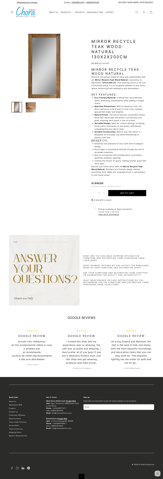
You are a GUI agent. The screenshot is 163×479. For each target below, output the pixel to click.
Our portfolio (14, 425)
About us (12, 401)
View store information (108, 214)
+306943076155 (92, 2)
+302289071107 (77, 2)
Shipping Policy (15, 432)
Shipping (103, 186)
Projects (12, 408)
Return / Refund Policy (18, 436)
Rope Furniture (15, 419)
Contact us (13, 412)
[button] (12, 12)
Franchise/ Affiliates (17, 415)
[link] (144, 12)
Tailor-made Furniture (17, 422)
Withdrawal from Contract (27, 2)
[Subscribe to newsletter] (152, 407)
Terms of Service (16, 429)
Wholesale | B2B (15, 405)
